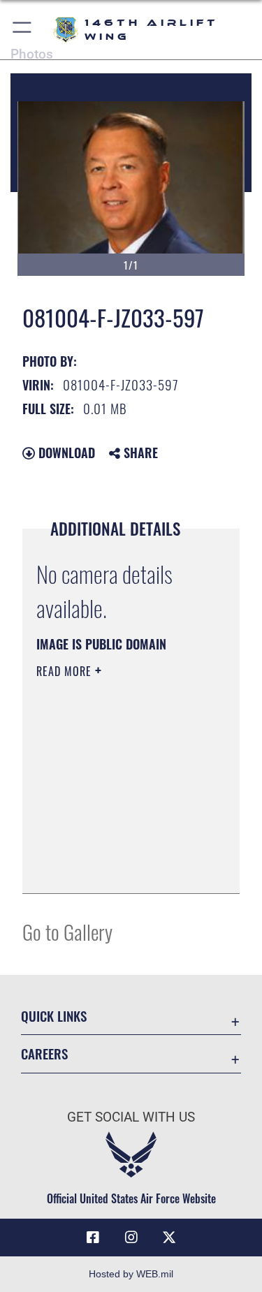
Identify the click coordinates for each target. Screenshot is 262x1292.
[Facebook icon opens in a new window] (92, 1237)
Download (65, 452)
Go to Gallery (67, 931)
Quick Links (54, 1016)
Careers (44, 1053)
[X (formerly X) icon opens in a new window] (169, 1237)
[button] (22, 29)
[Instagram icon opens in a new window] (131, 1237)
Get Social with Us (131, 1117)
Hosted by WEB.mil (131, 1273)
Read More (65, 671)
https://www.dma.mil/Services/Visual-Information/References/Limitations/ (121, 867)
